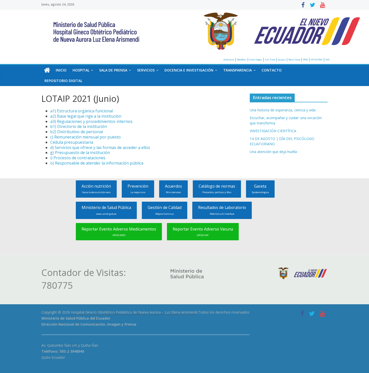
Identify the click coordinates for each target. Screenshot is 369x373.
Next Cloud (294, 59)
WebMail (242, 59)
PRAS (305, 59)
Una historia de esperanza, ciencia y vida (283, 110)
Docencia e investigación (188, 70)
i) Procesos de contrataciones (77, 158)
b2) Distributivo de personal (76, 131)
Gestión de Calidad (164, 210)
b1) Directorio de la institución (78, 126)
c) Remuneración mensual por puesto (85, 137)
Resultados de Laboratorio (222, 210)
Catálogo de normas (217, 188)
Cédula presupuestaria (71, 142)
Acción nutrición (96, 188)
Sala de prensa (113, 70)
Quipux (282, 59)
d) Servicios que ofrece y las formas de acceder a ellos (100, 147)
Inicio (61, 70)
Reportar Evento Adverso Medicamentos (119, 231)
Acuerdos (173, 188)
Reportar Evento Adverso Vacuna (203, 231)
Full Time (270, 59)
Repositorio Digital (63, 80)
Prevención (138, 188)
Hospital (81, 70)
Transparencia (237, 70)
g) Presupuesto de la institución (80, 152)
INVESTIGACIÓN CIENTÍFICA (273, 130)
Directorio (228, 59)
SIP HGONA (317, 59)
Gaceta (260, 188)
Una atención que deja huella (273, 151)
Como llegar (255, 59)
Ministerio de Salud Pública (106, 210)
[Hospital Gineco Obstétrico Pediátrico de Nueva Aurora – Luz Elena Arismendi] (47, 70)
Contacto (272, 70)
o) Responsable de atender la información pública (96, 163)
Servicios (146, 70)
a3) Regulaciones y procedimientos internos (91, 121)
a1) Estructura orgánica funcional (81, 111)
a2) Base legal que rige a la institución (85, 116)
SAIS (327, 59)
